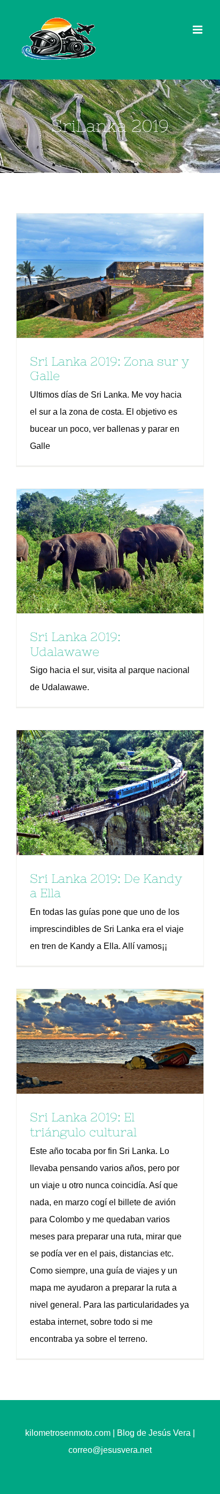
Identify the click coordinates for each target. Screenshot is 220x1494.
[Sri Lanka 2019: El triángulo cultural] (110, 1041)
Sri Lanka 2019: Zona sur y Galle (92, 275)
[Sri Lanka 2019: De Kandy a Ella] (110, 792)
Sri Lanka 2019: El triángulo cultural (92, 1041)
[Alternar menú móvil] (198, 29)
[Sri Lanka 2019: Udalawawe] (110, 551)
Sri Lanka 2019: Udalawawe (92, 551)
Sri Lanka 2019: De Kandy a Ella (92, 793)
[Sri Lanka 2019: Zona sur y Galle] (110, 276)
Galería (129, 275)
